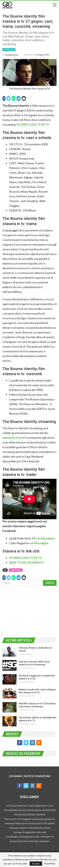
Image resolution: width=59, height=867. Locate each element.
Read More (49, 863)
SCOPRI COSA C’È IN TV (33, 124)
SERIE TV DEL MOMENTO (26, 562)
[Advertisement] (29, 611)
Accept (36, 863)
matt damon (15, 570)
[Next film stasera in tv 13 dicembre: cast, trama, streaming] (9, 707)
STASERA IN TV (8, 49)
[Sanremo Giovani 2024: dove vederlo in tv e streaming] (9, 665)
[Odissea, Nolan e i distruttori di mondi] (9, 651)
